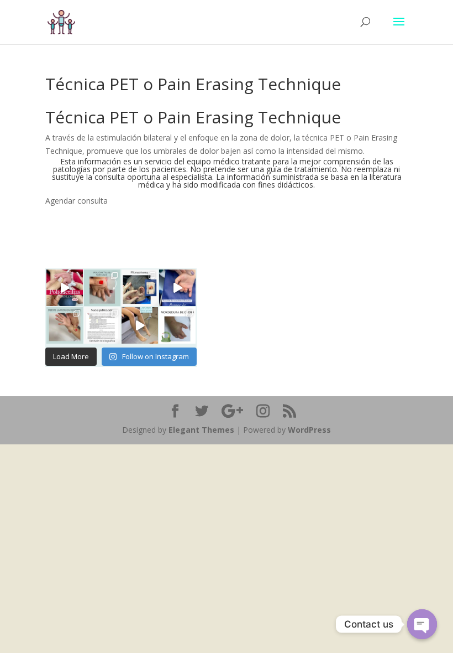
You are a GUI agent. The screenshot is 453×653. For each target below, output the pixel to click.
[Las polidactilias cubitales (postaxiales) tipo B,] (64, 288)
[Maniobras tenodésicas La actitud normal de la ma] (177, 288)
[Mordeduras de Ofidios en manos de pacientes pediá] (102, 325)
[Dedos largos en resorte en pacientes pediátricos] (64, 325)
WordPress (309, 429)
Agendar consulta (76, 200)
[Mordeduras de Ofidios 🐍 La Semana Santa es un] (177, 325)
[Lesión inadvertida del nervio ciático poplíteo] (140, 325)
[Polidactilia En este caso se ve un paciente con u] (102, 288)
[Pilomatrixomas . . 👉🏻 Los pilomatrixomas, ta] (140, 288)
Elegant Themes (201, 429)
